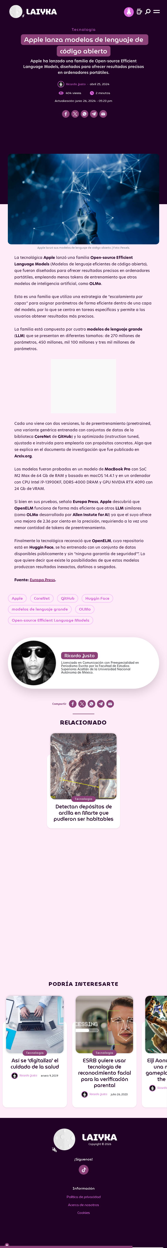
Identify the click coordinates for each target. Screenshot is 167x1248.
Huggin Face (97, 598)
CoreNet (42, 598)
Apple (17, 598)
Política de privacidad (84, 1197)
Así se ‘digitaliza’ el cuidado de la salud (35, 1063)
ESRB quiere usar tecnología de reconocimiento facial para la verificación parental (104, 1072)
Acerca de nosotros (83, 1205)
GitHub (67, 598)
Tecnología (84, 29)
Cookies (83, 1212)
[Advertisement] (83, 137)
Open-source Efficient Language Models (50, 620)
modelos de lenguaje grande (40, 609)
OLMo (85, 609)
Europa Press (42, 580)
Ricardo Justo (79, 655)
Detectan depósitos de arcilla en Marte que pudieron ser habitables (83, 813)
